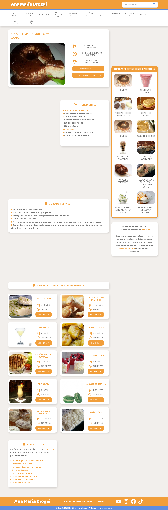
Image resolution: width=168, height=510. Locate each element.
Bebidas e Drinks (116, 14)
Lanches (142, 14)
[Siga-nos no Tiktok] (140, 502)
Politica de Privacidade (74, 501)
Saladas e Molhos (73, 14)
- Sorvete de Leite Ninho (21, 463)
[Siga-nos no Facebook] (133, 502)
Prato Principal (15, 22)
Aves (48, 14)
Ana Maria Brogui (15, 14)
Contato (100, 501)
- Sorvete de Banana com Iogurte (25, 467)
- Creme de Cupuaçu (19, 470)
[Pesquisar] (154, 5)
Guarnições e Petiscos (87, 14)
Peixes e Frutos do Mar (58, 14)
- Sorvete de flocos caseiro (22, 479)
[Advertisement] (32, 118)
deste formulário (127, 248)
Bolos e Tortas (29, 14)
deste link (145, 229)
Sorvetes (50, 449)
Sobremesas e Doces (131, 14)
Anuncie (90, 501)
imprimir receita (88, 68)
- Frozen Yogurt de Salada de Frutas (26, 460)
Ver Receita (43, 314)
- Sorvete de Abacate (20, 482)
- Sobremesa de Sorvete (21, 473)
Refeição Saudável (30, 22)
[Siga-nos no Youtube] (118, 502)
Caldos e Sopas (102, 14)
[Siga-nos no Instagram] (126, 502)
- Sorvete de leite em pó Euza (23, 476)
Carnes (41, 14)
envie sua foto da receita (88, 75)
